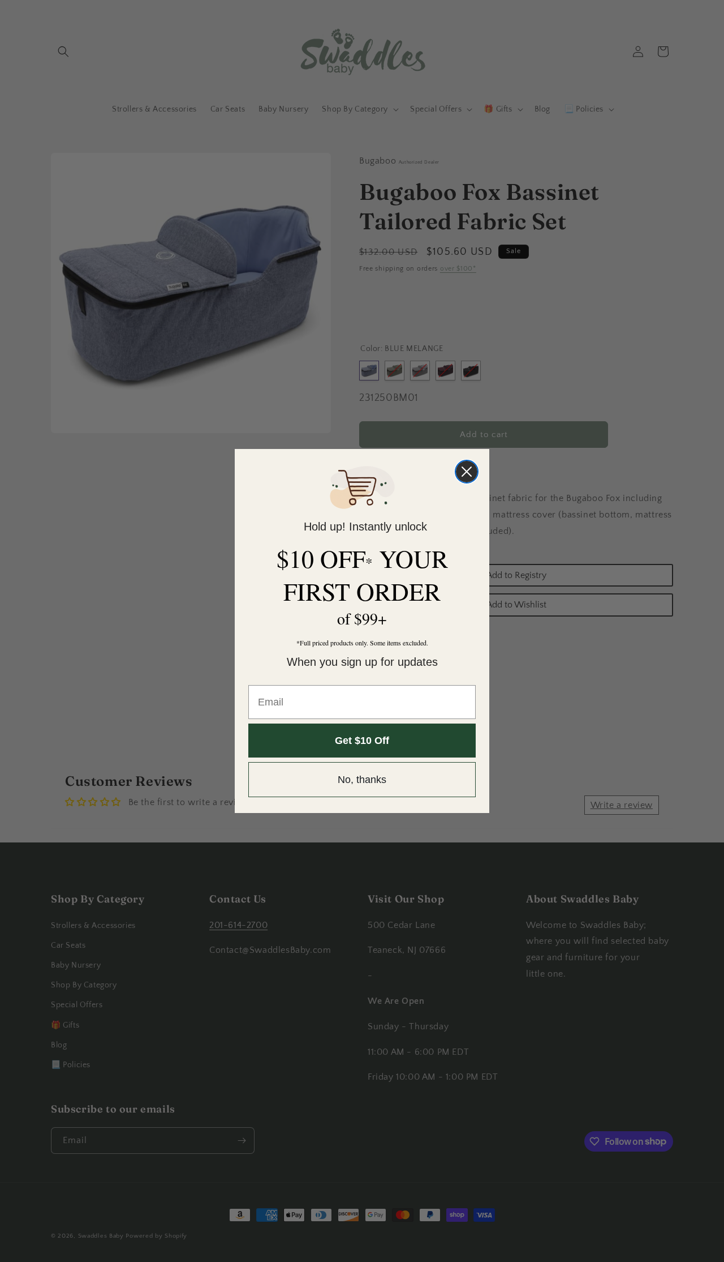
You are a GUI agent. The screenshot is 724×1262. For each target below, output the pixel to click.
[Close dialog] (466, 471)
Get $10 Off (362, 740)
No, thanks (362, 779)
